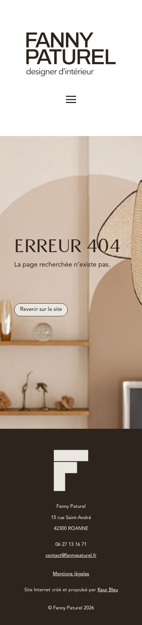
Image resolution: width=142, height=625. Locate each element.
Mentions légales (71, 574)
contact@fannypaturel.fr (71, 555)
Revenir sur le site (41, 309)
